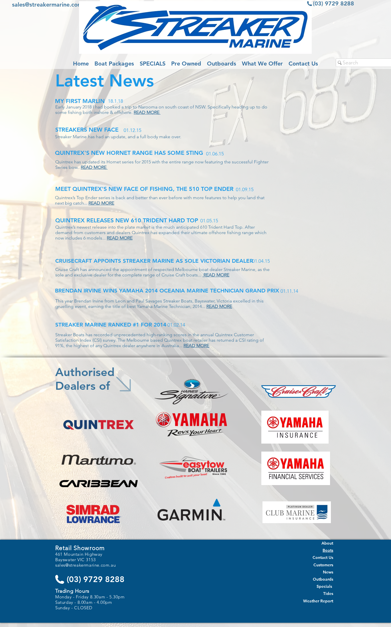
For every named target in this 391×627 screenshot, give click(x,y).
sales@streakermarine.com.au (51, 4)
